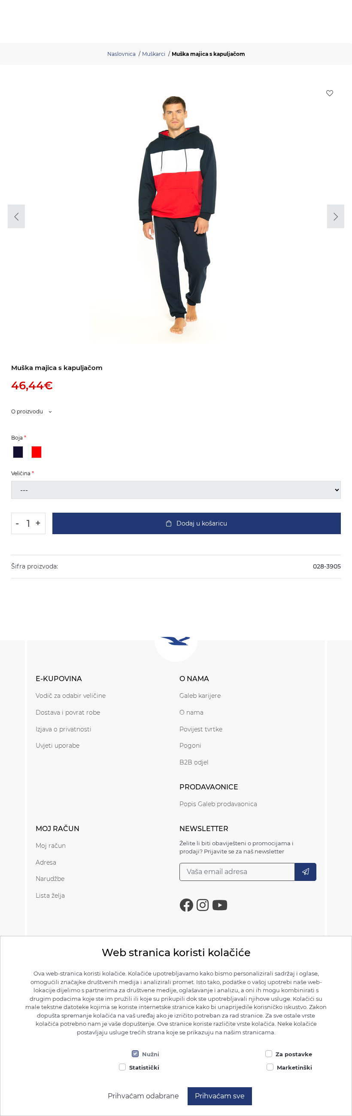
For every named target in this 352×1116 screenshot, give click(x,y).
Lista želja (50, 895)
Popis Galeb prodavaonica (218, 804)
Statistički (144, 1067)
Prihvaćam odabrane (143, 1096)
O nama (191, 712)
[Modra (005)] (18, 452)
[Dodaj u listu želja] (329, 93)
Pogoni (190, 745)
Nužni (150, 1054)
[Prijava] (305, 872)
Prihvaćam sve (220, 1096)
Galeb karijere (200, 696)
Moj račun (51, 846)
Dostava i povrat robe (68, 712)
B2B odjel (194, 762)
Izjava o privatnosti (63, 729)
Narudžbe (50, 879)
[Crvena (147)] (36, 452)
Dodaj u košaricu (201, 523)
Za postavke (294, 1054)
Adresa (46, 862)
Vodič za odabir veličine (71, 696)
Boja (17, 437)
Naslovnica (121, 54)
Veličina (20, 473)
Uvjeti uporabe (57, 745)
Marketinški (294, 1067)
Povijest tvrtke (200, 729)
